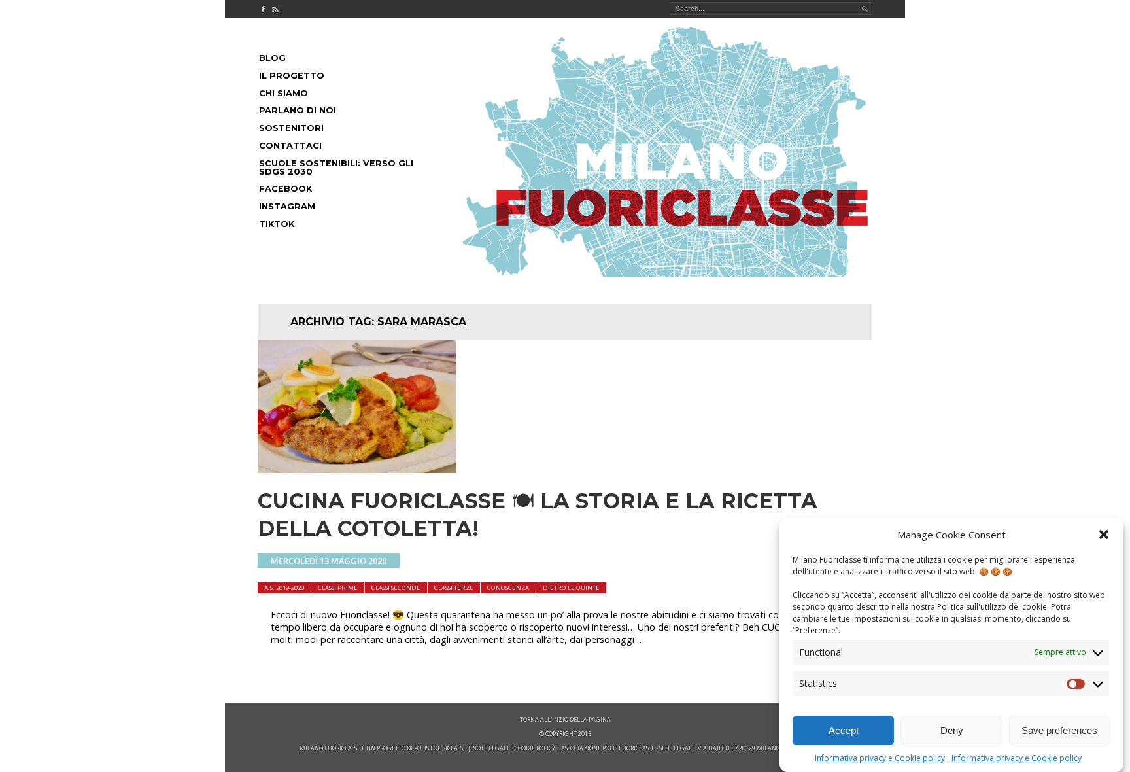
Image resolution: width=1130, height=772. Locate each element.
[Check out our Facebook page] (263, 9)
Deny (951, 730)
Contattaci (290, 145)
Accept (844, 730)
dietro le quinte (571, 588)
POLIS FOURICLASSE (440, 748)
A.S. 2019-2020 (284, 588)
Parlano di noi (297, 110)
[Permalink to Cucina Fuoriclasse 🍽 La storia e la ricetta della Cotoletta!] (357, 469)
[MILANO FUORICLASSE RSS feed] (275, 9)
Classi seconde (395, 588)
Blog (272, 58)
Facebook (285, 189)
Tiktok (276, 224)
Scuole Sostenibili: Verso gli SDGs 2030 (336, 167)
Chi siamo (283, 93)
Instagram (287, 206)
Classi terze (453, 588)
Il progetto (291, 75)
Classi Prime (338, 588)
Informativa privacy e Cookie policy (880, 757)
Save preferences (1059, 730)
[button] (1103, 534)
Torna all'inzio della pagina (565, 719)
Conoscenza (508, 588)
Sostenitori (291, 128)
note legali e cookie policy (513, 748)
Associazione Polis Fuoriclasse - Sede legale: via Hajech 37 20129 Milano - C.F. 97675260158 (696, 748)
